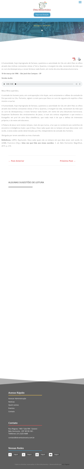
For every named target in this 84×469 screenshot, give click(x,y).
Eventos (11, 408)
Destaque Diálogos (43, 352)
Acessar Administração (17, 398)
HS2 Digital (65, 464)
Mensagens (37, 26)
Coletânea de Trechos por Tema (24, 291)
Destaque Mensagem (35, 295)
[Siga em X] (23, 454)
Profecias (14, 231)
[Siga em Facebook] (10, 454)
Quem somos (13, 405)
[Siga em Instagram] (37, 454)
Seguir (16, 454)
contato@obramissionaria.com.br (21, 437)
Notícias (11, 402)
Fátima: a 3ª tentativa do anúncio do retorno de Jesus (33, 349)
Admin (15, 234)
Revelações (46, 26)
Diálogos (54, 352)
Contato (11, 411)
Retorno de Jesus (63, 352)
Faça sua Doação (42, 14)
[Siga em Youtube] (50, 454)
